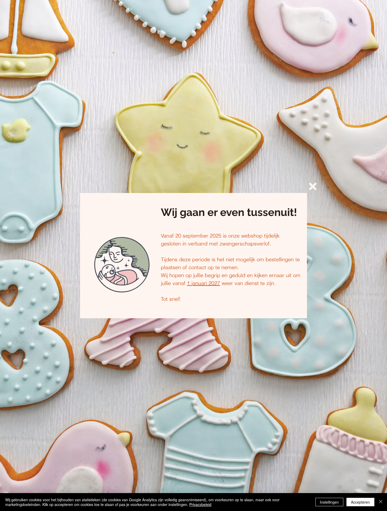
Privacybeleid (200, 504)
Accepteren (360, 502)
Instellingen (329, 502)
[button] (313, 186)
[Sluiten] (381, 502)
